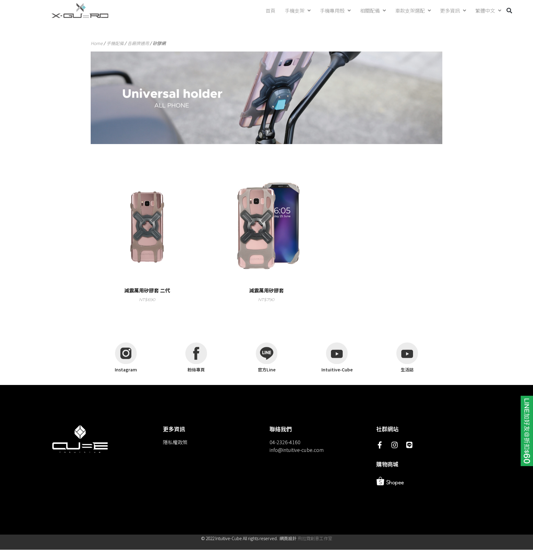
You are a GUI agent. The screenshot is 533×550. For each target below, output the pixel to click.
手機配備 (115, 43)
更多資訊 (450, 10)
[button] (509, 11)
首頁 (270, 10)
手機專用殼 (332, 10)
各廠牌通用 (138, 43)
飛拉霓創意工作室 (315, 538)
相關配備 (370, 10)
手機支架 (294, 10)
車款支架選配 (410, 10)
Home (97, 43)
